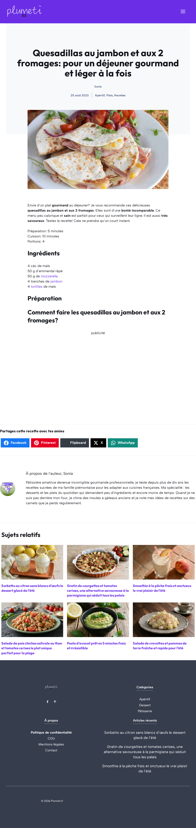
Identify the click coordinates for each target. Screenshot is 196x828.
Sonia (98, 86)
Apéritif (144, 699)
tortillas (36, 286)
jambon (56, 281)
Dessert (145, 705)
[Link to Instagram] (55, 701)
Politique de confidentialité (51, 732)
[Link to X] (47, 701)
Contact (51, 750)
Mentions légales (51, 744)
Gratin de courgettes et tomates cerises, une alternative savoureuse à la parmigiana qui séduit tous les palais (145, 751)
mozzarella (49, 276)
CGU (51, 738)
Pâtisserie (145, 711)
